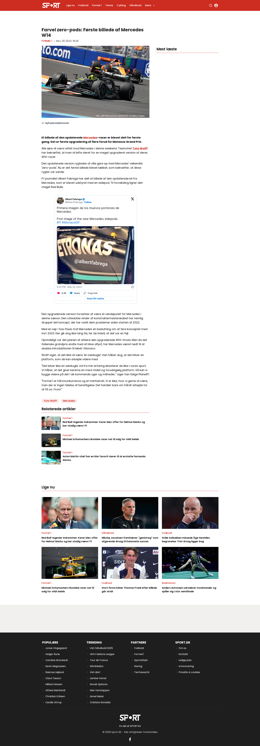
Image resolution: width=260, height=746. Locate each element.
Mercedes (90, 137)
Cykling (121, 5)
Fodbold (83, 5)
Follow (87, 202)
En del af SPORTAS (130, 726)
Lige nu (70, 5)
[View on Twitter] (132, 200)
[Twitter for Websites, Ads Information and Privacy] (132, 287)
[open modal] (216, 5)
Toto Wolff (140, 148)
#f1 (59, 222)
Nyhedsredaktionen (57, 123)
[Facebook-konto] (130, 739)
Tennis (109, 5)
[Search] (210, 5)
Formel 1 (97, 5)
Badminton (168, 583)
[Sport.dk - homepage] (51, 5)
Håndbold (135, 5)
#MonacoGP (71, 222)
